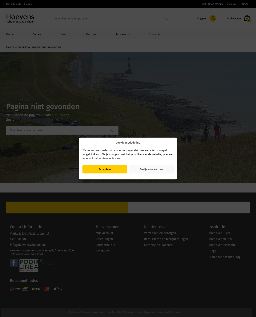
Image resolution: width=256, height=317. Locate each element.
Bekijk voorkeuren (151, 169)
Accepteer (105, 169)
